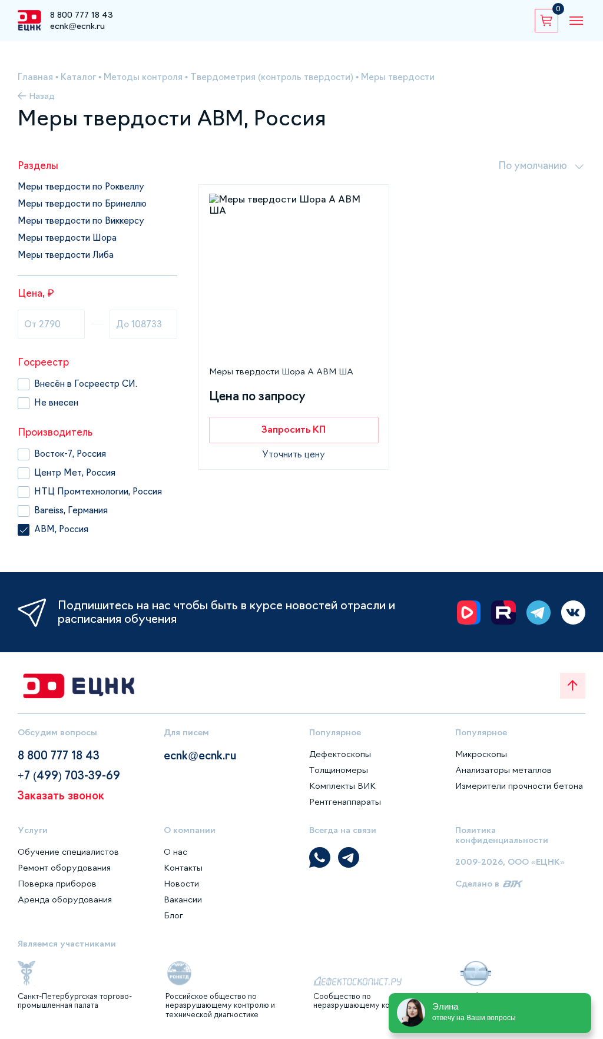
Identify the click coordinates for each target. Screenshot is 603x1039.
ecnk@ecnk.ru (77, 26)
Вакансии (183, 899)
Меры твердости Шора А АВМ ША (281, 371)
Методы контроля (143, 76)
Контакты (183, 868)
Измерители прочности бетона (519, 786)
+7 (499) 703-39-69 (69, 775)
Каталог (78, 76)
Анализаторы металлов (503, 770)
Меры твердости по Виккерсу (81, 221)
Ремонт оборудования (64, 868)
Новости (181, 883)
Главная (35, 76)
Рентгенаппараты (345, 802)
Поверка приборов (57, 883)
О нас (175, 852)
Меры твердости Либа (66, 255)
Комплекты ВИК (342, 786)
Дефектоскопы (340, 754)
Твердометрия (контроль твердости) (271, 76)
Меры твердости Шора (67, 238)
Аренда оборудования (65, 899)
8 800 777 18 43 (81, 15)
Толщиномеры (338, 770)
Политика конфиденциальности (501, 835)
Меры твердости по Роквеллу (81, 186)
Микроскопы (481, 754)
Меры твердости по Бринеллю (82, 204)
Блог (173, 915)
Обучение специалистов (68, 852)
